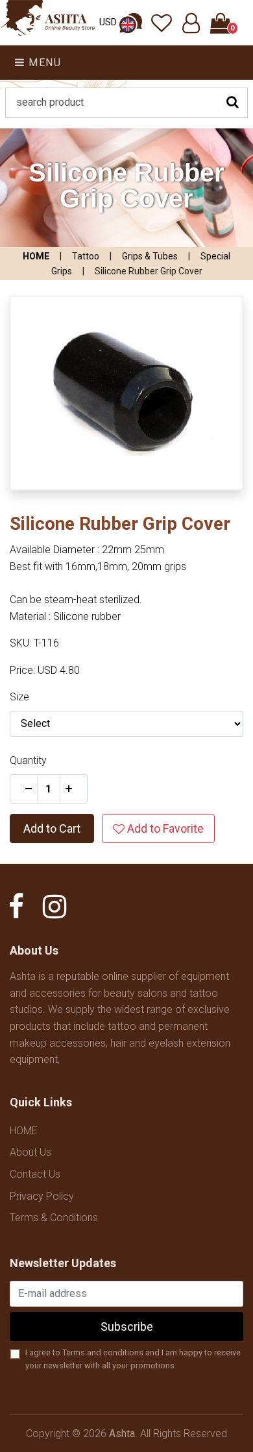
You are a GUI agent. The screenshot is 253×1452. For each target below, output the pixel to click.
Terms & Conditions (54, 1217)
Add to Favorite (164, 828)
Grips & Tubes (150, 256)
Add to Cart (51, 828)
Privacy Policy (42, 1196)
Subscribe (127, 1326)
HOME (36, 256)
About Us (30, 1152)
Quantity (28, 760)
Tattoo (85, 256)
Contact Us (35, 1174)
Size (19, 697)
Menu (43, 62)
